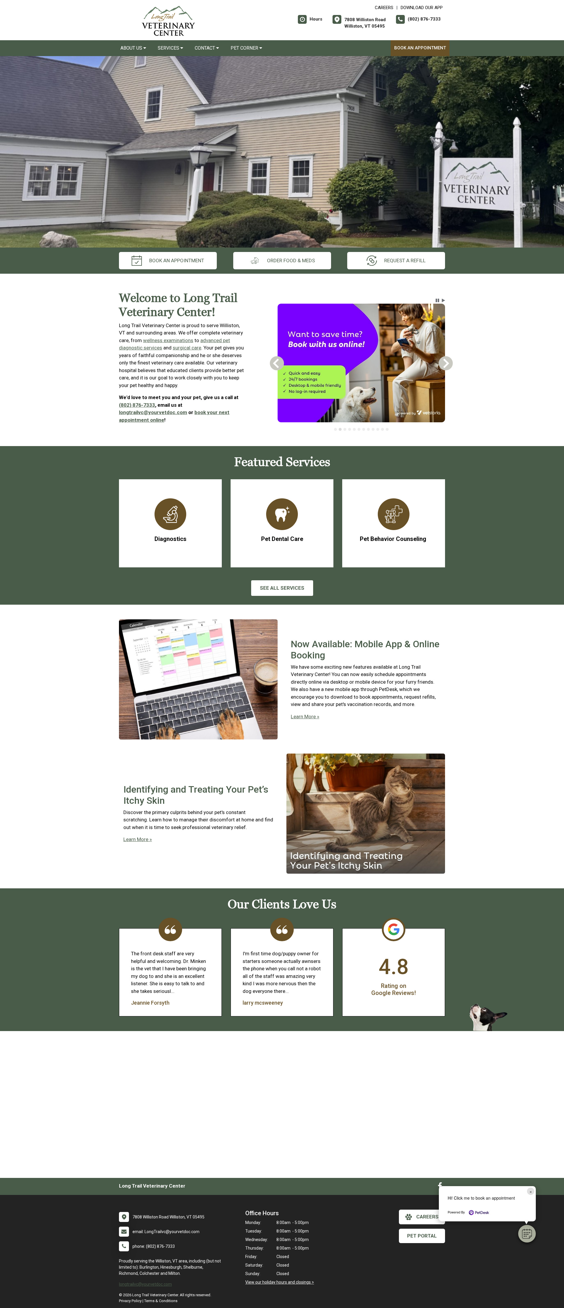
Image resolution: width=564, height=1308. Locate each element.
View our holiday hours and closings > (279, 1282)
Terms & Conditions (160, 1301)
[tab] (335, 429)
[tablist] (361, 429)
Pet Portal (422, 1236)
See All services (282, 588)
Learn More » (305, 716)
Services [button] (169, 48)
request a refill (405, 260)
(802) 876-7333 (137, 405)
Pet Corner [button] (245, 48)
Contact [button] (205, 48)
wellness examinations (168, 340)
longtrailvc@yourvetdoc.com (153, 412)
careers (427, 1217)
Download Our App (422, 7)
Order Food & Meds (291, 260)
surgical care (187, 348)
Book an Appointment (420, 48)
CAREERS (384, 7)
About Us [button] (131, 48)
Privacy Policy (130, 1301)
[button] (527, 1234)
